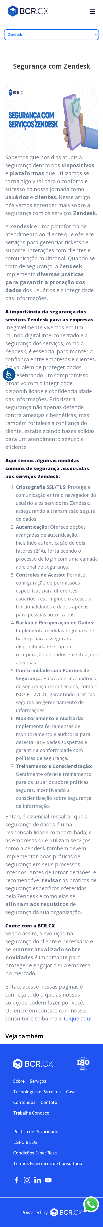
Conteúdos (24, 1102)
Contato (49, 1102)
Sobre (19, 1081)
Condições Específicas (35, 1153)
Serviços (38, 1081)
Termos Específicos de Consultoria (47, 1163)
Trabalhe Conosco (31, 1113)
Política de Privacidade (35, 1131)
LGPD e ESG (25, 1142)
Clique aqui (77, 1018)
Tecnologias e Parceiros (37, 1092)
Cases (72, 1092)
